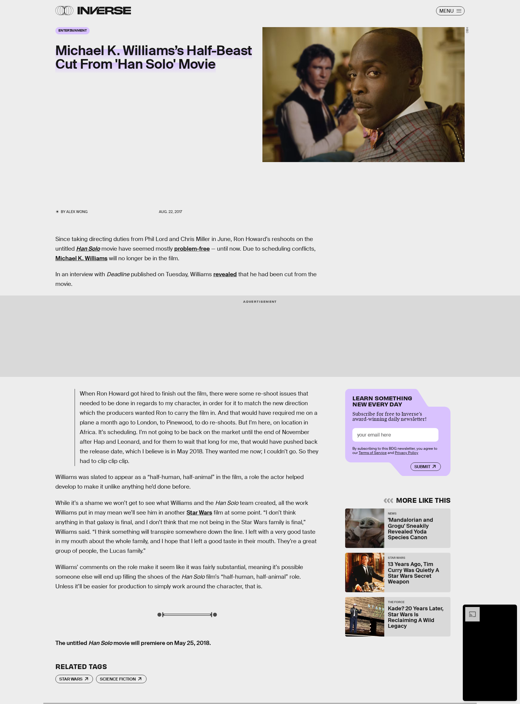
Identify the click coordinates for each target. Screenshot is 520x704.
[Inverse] (104, 10)
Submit (422, 466)
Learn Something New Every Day (382, 400)
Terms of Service (373, 452)
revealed (225, 274)
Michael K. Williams (81, 258)
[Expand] (469, 610)
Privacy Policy (406, 452)
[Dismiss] (510, 610)
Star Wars (199, 512)
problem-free (192, 248)
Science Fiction (118, 679)
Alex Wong (77, 211)
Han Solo (88, 248)
